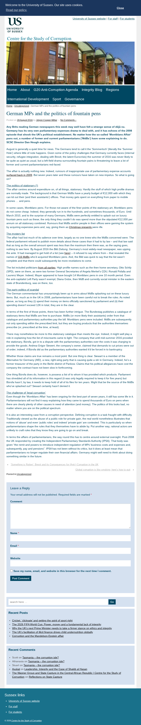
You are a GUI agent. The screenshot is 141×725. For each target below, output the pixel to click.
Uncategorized (21, 106)
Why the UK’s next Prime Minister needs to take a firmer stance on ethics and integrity (62, 628)
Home (12, 90)
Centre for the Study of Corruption (26, 720)
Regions (112, 90)
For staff (113, 18)
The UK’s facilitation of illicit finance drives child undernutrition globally (52, 632)
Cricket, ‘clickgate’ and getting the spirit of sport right (42, 620)
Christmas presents (80, 227)
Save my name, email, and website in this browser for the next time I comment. (62, 571)
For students (127, 18)
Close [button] (120, 7)
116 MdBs (24, 256)
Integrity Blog (92, 90)
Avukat (16, 669)
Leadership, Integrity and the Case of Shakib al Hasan (55, 669)
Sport (57, 99)
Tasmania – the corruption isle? (40, 657)
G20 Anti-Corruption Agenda (56, 90)
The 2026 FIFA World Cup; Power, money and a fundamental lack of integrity (56, 624)
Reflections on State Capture (45, 676)
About (25, 90)
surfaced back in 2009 (19, 175)
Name (13, 533)
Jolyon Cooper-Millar (46, 120)
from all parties (46, 267)
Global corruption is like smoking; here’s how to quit (102, 469)
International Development (28, 99)
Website (15, 558)
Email (13, 545)
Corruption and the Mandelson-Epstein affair (38, 635)
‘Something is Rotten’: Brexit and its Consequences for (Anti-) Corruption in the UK (54, 464)
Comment (16, 501)
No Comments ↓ (68, 120)
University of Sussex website (89, 18)
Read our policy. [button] (16, 10)
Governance (74, 99)
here (67, 253)
